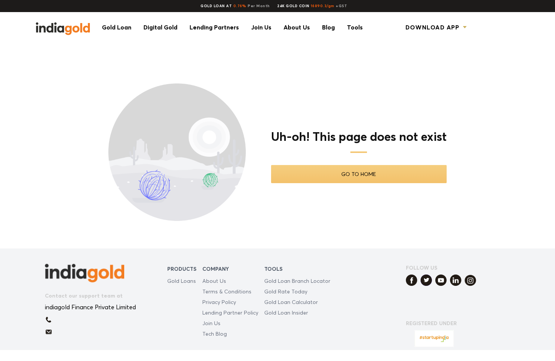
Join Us (211, 323)
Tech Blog (214, 333)
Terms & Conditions (226, 291)
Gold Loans (181, 281)
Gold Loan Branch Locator (297, 281)
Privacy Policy (219, 302)
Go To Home (358, 174)
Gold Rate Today (285, 291)
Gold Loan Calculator (291, 302)
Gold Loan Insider (286, 312)
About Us (214, 281)
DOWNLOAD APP (432, 27)
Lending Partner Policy (230, 312)
